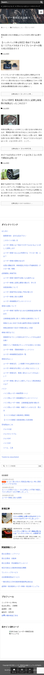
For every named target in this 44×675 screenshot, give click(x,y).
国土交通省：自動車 (9, 558)
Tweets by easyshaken (10, 457)
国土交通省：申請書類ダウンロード (15, 563)
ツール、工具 (8, 448)
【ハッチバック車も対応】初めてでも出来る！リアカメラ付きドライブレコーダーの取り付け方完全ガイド (21, 45)
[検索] (41, 2)
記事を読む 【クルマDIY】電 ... (22, 148)
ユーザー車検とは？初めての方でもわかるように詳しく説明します (22, 246)
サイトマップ (36, 6)
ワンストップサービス (10, 572)
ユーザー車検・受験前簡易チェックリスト (18, 350)
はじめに (5, 231)
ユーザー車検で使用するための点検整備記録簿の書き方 (22, 312)
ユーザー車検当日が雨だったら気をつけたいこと (21, 368)
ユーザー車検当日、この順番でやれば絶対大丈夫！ (22, 364)
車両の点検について (9, 306)
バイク (4, 389)
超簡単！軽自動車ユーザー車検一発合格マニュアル (20, 586)
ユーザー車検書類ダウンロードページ (17, 301)
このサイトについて (8, 6)
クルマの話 (7, 429)
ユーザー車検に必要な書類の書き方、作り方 (19, 283)
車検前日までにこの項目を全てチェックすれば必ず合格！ (22, 338)
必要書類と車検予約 (9, 273)
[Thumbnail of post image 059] (11, 176)
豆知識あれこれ (17, 27)
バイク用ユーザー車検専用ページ (15, 393)
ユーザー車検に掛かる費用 (13, 297)
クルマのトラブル (9, 434)
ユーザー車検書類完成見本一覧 (14, 354)
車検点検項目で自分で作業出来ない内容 (18, 328)
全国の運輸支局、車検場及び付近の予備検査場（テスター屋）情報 (22, 267)
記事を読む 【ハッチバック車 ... (22, 94)
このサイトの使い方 (10, 240)
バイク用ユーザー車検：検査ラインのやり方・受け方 (22, 408)
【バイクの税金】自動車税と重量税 (16, 415)
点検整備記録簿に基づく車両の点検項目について (21, 318)
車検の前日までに (8, 332)
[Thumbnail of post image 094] (11, 121)
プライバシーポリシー (23, 6)
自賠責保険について (10, 287)
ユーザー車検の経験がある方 (14, 261)
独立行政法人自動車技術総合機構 (14, 568)
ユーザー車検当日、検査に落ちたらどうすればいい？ (21, 374)
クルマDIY (6, 54)
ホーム (5, 27)
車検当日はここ (7, 359)
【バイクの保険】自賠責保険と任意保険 (18, 420)
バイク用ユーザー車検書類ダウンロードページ (20, 398)
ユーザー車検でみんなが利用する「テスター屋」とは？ (22, 254)
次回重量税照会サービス (11, 577)
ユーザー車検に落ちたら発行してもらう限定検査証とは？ (22, 382)
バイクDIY (7, 443)
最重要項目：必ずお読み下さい (14, 236)
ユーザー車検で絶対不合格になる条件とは (18, 278)
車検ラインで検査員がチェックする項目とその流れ (22, 345)
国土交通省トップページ (11, 554)
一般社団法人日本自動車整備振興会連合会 (17, 582)
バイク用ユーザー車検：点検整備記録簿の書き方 (21, 403)
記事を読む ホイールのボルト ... (22, 203)
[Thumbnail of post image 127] (11, 66)
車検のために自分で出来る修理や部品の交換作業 (21, 323)
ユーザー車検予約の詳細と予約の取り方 (18, 292)
